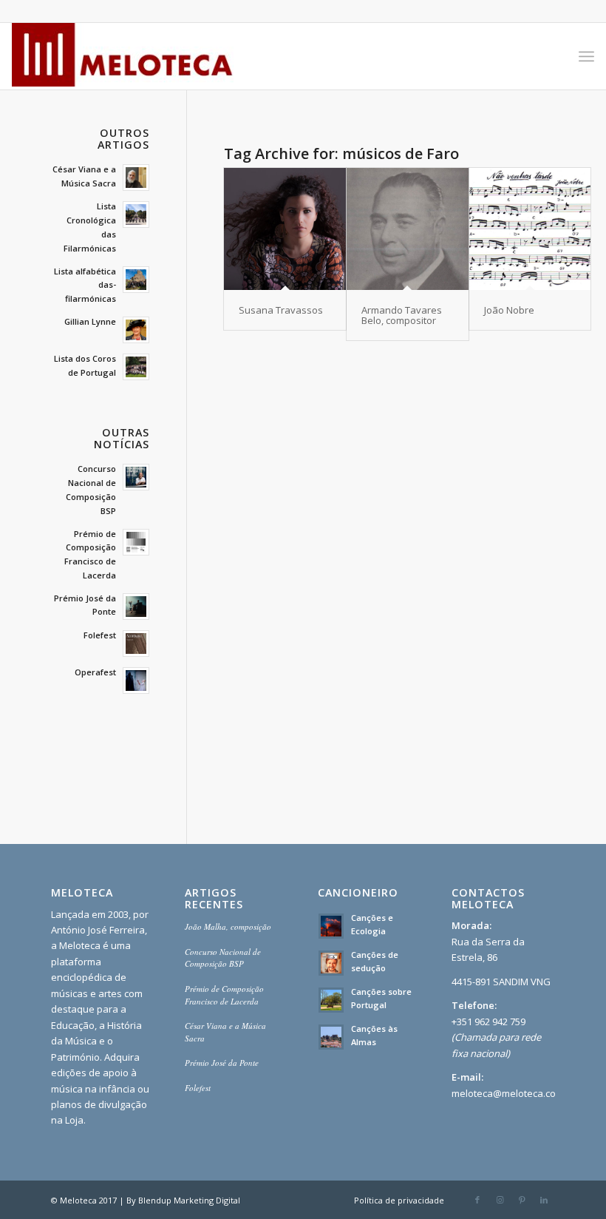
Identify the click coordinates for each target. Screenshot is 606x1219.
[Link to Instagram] (499, 1200)
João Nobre (509, 310)
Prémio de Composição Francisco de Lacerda (224, 995)
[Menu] (586, 56)
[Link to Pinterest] (522, 1200)
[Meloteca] (123, 56)
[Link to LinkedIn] (544, 1200)
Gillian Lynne (90, 321)
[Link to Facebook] (477, 1200)
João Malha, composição (228, 926)
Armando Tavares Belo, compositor (401, 315)
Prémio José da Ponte (222, 1062)
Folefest (100, 635)
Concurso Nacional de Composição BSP (223, 958)
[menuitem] (586, 56)
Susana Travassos (281, 310)
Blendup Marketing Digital (189, 1200)
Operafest (95, 672)
